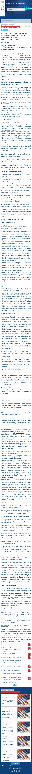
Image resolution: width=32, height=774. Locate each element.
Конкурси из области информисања (10, 27)
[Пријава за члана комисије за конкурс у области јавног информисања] (29, 666)
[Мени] (2, 2)
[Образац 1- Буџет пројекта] (29, 654)
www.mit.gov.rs (5, 633)
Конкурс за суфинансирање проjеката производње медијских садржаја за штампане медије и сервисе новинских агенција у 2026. (7, 756)
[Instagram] (14, 771)
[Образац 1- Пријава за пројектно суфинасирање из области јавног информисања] (29, 648)
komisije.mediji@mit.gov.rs (8, 582)
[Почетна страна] (2, 8)
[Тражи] (23, 9)
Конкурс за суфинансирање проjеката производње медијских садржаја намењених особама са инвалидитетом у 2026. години (7, 729)
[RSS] (12, 771)
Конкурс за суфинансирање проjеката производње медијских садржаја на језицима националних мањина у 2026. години (7, 742)
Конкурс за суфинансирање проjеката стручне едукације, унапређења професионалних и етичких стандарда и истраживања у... (7, 715)
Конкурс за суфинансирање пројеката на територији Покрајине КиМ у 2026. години (7, 700)
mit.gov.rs (20, 768)
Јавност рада (4, 25)
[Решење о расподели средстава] (29, 644)
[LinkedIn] (19, 771)
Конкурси (11, 25)
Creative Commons (5, 767)
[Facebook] (17, 771)
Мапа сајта (15, 763)
